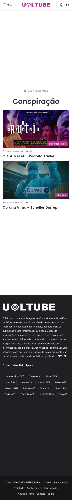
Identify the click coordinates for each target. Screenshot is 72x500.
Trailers (10, 394)
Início (29, 90)
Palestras (11, 388)
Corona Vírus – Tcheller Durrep (30, 207)
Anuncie (22, 493)
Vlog (63, 394)
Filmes (51, 376)
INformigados (51, 488)
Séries (59, 388)
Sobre (51, 493)
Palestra (60, 382)
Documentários (14, 376)
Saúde (44, 388)
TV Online (27, 394)
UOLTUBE (47, 394)
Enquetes (35, 376)
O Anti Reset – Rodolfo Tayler (29, 156)
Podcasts (29, 388)
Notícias (43, 382)
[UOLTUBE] (36, 4)
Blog (31, 493)
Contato (41, 493)
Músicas (26, 382)
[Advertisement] (36, 49)
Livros (10, 382)
